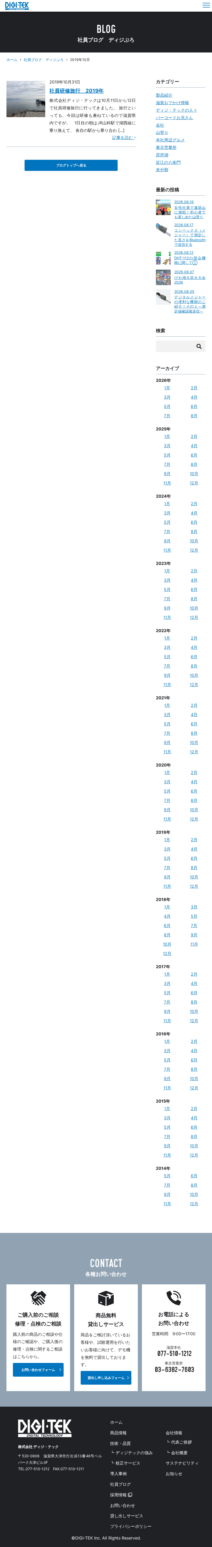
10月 (194, 473)
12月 (194, 483)
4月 (194, 397)
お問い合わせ (122, 1505)
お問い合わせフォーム (38, 1370)
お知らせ (174, 1473)
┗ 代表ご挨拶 (179, 1442)
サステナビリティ (182, 1463)
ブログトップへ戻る (71, 165)
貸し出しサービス (126, 1515)
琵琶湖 (162, 154)
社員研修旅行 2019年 (76, 91)
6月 (194, 406)
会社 (160, 125)
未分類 (162, 169)
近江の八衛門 (168, 162)
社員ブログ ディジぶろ (44, 59)
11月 (167, 483)
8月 (194, 415)
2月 (194, 387)
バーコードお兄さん (174, 117)
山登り (162, 132)
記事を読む (123, 137)
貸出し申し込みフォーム (106, 1378)
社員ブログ (120, 1484)
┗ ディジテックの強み (131, 1452)
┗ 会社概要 (177, 1452)
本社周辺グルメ (170, 139)
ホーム (11, 59)
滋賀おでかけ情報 (172, 102)
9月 (167, 473)
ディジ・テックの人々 (176, 110)
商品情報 (118, 1432)
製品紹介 (164, 95)
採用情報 (119, 1494)
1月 (167, 387)
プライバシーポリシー (131, 1526)
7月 (167, 415)
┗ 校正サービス (125, 1463)
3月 (167, 397)
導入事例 (118, 1473)
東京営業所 (166, 147)
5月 (167, 406)
